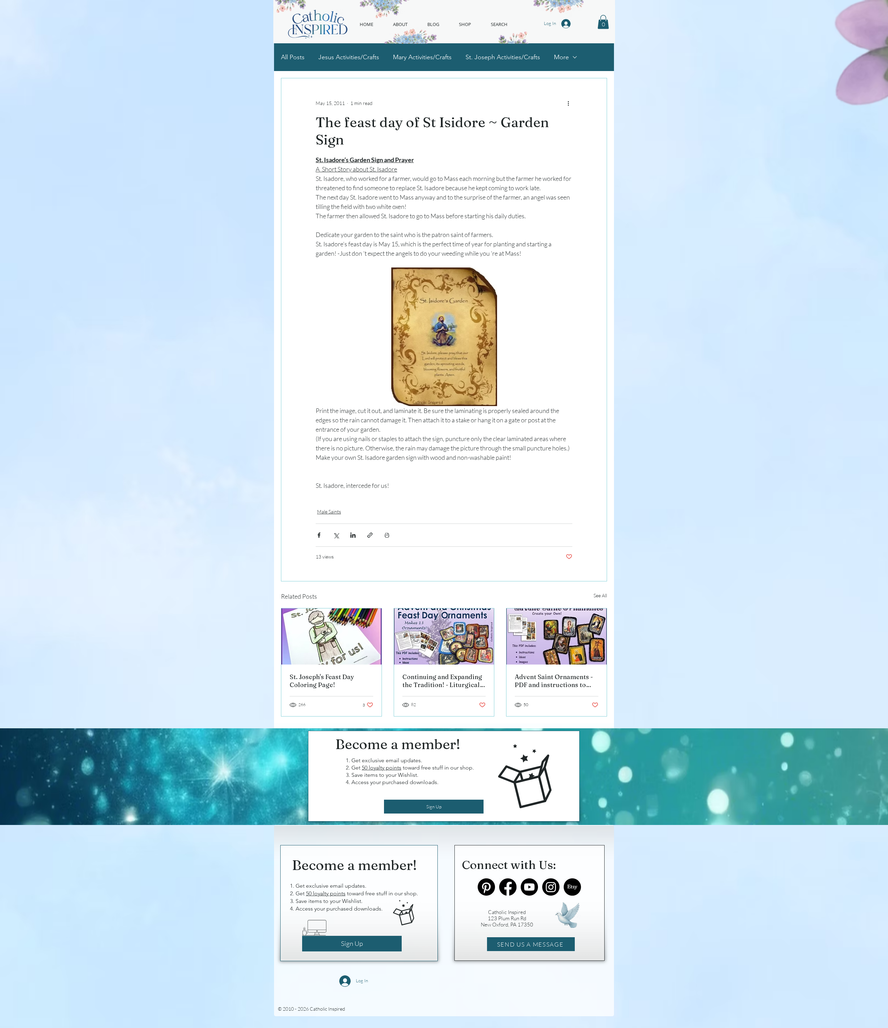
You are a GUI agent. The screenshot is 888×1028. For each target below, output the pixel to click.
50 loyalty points (381, 767)
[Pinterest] (486, 887)
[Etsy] (572, 887)
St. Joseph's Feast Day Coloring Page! (322, 681)
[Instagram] (551, 887)
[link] (603, 22)
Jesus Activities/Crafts (348, 57)
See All (600, 595)
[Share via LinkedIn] (353, 535)
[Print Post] (387, 535)
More (561, 57)
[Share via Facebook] (319, 535)
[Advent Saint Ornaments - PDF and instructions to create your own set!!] (556, 636)
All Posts (293, 57)
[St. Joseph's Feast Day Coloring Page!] (331, 636)
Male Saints (329, 512)
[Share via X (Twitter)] (336, 535)
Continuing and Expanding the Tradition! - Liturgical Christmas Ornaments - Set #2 (443, 681)
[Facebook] (507, 887)
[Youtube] (529, 887)
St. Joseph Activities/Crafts (503, 57)
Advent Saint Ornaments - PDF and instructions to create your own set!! (554, 681)
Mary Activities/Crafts (422, 57)
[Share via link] (370, 535)
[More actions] (568, 103)
